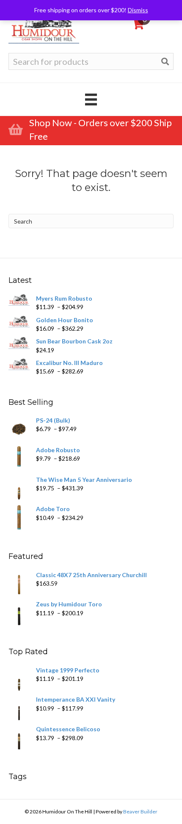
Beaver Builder (140, 811)
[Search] (165, 61)
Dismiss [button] (138, 10)
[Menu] (91, 99)
